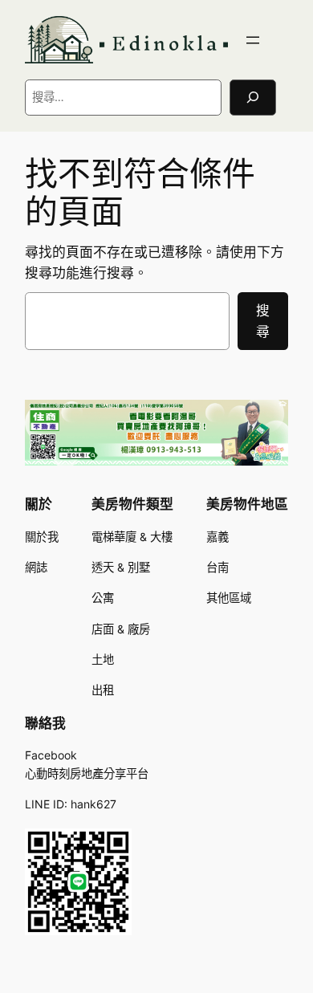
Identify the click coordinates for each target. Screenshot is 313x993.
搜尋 (263, 321)
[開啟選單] (252, 40)
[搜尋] (253, 97)
